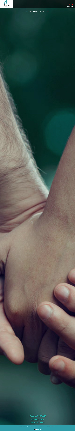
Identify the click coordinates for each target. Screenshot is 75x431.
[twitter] (72, 4)
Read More (39, 429)
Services (35, 11)
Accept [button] (35, 429)
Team (39, 11)
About (30, 11)
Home (27, 11)
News (43, 11)
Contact (47, 11)
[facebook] (70, 4)
